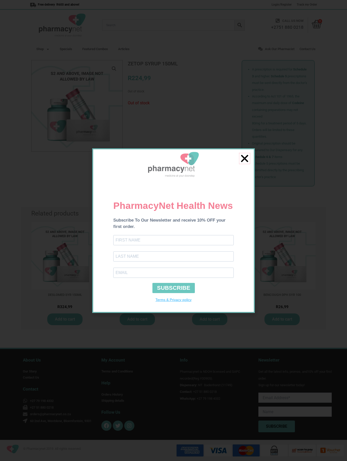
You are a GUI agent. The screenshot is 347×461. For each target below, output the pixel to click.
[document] (173, 230)
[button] (245, 158)
